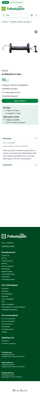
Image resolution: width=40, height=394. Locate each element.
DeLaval (5, 70)
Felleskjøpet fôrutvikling (9, 310)
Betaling (4, 263)
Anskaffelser (6, 326)
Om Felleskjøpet (7, 294)
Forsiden (5, 22)
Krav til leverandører (8, 321)
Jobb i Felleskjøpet (8, 299)
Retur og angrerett (8, 266)
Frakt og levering (7, 261)
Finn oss (4, 258)
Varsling (4, 332)
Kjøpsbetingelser (7, 271)
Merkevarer (5, 341)
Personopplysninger (8, 274)
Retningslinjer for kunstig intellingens (14, 307)
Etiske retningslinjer (8, 304)
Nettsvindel (5, 277)
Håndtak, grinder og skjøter (20, 22)
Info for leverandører (8, 319)
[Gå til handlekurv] (32, 15)
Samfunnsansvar (7, 324)
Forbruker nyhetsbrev (9, 343)
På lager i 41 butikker (12, 119)
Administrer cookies (8, 246)
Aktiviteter (5, 291)
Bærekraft (5, 296)
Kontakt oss (5, 255)
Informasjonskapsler (8, 279)
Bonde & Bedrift (16, 2)
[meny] (36, 15)
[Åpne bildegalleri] (36, 31)
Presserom (5, 288)
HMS (3, 302)
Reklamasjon (6, 269)
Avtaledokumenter (8, 329)
